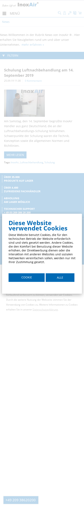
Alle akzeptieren (60, 279)
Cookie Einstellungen (26, 278)
